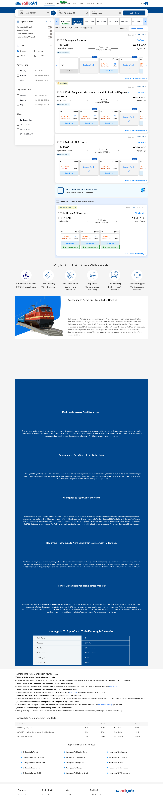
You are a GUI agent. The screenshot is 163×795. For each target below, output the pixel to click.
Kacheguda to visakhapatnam (34, 762)
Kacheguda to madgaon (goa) (77, 773)
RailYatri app (113, 686)
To (59, 10)
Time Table (140, 40)
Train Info (89, 3)
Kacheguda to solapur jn (118, 752)
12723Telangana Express (24, 728)
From (21, 10)
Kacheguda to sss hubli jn (75, 757)
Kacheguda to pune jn (31, 752)
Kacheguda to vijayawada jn (119, 773)
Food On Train (78, 3)
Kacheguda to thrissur (74, 768)
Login (142, 3)
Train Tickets (49, 3)
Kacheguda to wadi (116, 762)
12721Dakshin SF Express (24, 736)
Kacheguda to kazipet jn (118, 757)
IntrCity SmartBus (63, 3)
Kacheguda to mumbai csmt (76, 752)
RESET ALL (48, 21)
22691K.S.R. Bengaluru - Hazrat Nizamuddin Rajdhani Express (35, 732)
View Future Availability (135, 78)
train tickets (73, 692)
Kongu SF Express (72, 212)
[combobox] (34, 13)
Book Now (109, 71)
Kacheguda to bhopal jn (75, 762)
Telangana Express (71, 40)
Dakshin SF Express (72, 142)
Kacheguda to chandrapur (118, 768)
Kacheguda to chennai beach (33, 757)
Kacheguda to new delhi (32, 773)
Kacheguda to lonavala (31, 768)
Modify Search (134, 13)
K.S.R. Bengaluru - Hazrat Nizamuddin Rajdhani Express (92, 92)
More (99, 3)
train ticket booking (105, 705)
